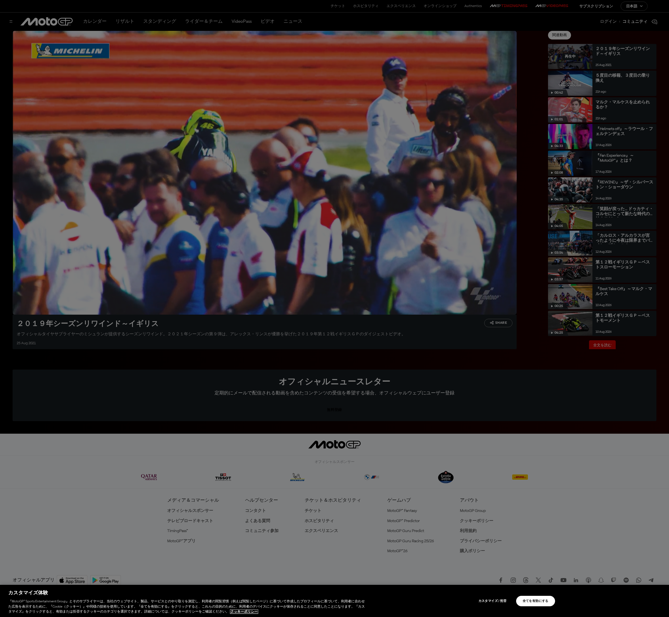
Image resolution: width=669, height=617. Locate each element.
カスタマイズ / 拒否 (492, 601)
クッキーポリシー (244, 611)
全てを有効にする (536, 601)
